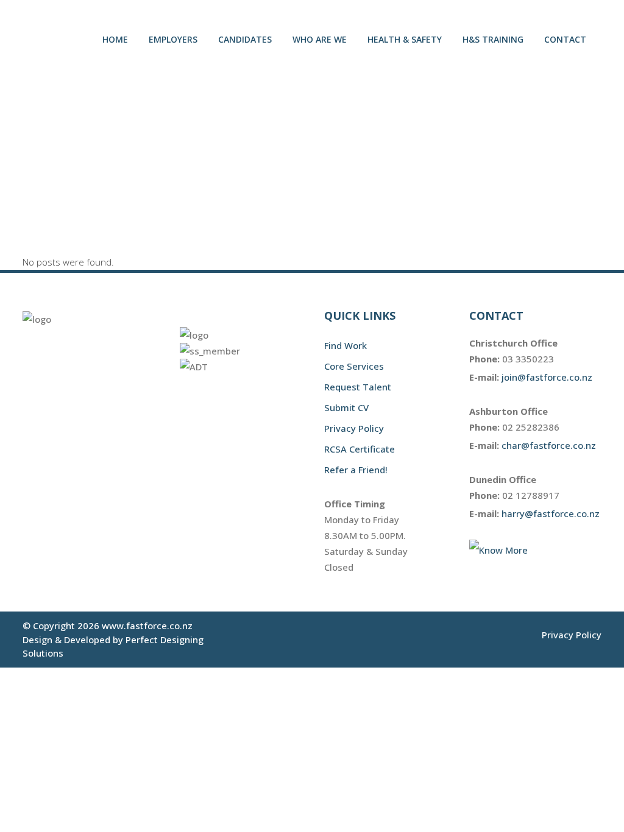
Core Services (354, 366)
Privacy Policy (354, 428)
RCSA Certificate (359, 449)
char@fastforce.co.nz (549, 445)
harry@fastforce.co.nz (551, 513)
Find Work (345, 345)
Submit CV (346, 407)
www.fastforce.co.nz (147, 625)
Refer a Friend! (356, 470)
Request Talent (357, 387)
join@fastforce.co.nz (547, 377)
